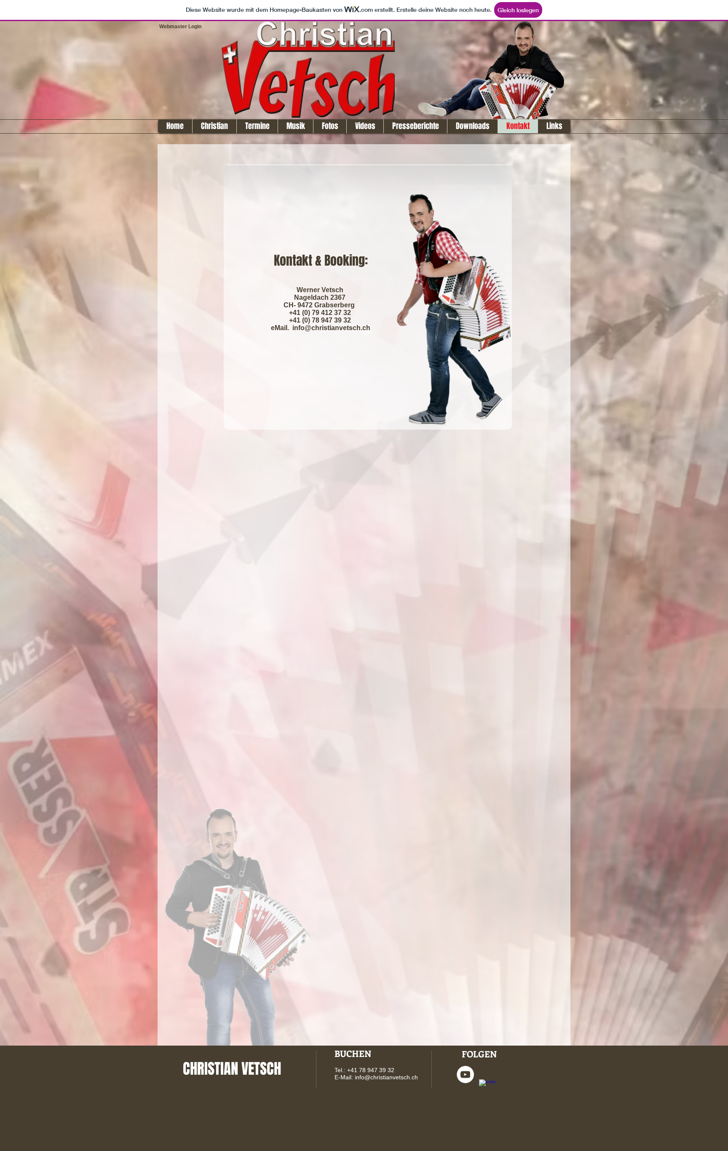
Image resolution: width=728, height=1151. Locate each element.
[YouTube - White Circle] (465, 1074)
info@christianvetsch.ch (386, 1077)
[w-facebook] (487, 1088)
